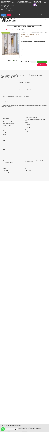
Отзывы (38, 14)
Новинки (3, 14)
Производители (4, 16)
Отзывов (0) (27, 80)
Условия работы (27, 14)
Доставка (41, 80)
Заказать (42, 61)
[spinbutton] (33, 62)
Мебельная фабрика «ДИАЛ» (25, 32)
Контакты (43, 14)
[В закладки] (18, 33)
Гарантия (27, 82)
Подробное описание (25, 42)
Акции (9, 14)
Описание (7, 80)
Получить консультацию (42, 64)
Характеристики (17, 80)
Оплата (34, 80)
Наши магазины (33, 14)
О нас (13, 14)
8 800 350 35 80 (37, 1)
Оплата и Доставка (19, 14)
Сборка (21, 82)
